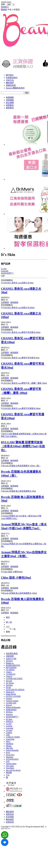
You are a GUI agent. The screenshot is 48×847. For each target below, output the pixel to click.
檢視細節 (14, 302)
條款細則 (10, 819)
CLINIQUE (10, 674)
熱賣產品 (10, 105)
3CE (7, 761)
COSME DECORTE (14, 679)
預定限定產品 (12, 654)
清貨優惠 (10, 100)
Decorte (9, 681)
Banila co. (10, 663)
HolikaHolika (11, 710)
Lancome (9, 728)
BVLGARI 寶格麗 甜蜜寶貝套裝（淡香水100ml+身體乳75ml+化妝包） (23, 446)
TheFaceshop (11, 764)
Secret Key (10, 755)
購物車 (4, 10)
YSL (8, 775)
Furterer (9, 698)
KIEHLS (9, 721)
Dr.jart (8, 687)
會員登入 (5, 7)
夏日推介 (10, 75)
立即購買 (5, 302)
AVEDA (9, 661)
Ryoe (8, 752)
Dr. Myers (10, 683)
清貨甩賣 (10, 656)
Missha (8, 746)
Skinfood (9, 757)
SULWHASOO (12, 759)
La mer (8, 724)
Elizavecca (10, 692)
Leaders (9, 733)
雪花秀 (9, 773)
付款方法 (10, 80)
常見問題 (10, 817)
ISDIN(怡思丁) (12, 717)
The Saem (10, 766)
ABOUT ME (11, 659)
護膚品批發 (11, 85)
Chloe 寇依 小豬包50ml (16, 577)
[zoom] (4, 845)
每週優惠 (10, 97)
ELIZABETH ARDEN (15, 690)
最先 (8, 617)
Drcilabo (9, 685)
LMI (7, 735)
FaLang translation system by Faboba (8, 635)
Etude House (11, 694)
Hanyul (9, 705)
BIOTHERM (11, 667)
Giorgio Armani (12, 701)
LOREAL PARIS (13, 737)
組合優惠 (10, 103)
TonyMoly (10, 768)
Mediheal (9, 744)
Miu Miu (9, 748)
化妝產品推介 (12, 78)
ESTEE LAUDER (13, 696)
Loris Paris (10, 739)
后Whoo (9, 712)
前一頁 (9, 622)
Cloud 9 (9, 676)
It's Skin (9, 719)
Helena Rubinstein (13, 707)
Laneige (9, 726)
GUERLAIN (11, 703)
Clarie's (9, 672)
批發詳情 (10, 822)
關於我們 (10, 83)
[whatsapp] (4, 838)
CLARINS (10, 670)
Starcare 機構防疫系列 (15, 88)
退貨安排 (10, 814)
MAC (8, 741)
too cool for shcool (13, 770)
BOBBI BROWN (13, 665)
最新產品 (10, 108)
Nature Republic (12, 750)
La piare (9, 730)
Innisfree (9, 714)
